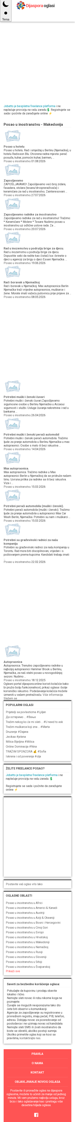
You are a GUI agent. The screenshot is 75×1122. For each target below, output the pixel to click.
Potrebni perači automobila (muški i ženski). (34, 506)
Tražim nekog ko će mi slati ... (34, 722)
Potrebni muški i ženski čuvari (24, 397)
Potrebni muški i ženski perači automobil (31, 434)
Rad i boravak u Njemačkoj (22, 282)
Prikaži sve (13, 971)
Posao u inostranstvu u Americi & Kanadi (31, 908)
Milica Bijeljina (20, 741)
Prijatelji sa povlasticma (26, 712)
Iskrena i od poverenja (23, 756)
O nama (37, 1063)
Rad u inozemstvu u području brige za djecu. (34, 248)
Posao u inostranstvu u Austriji (25, 913)
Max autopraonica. (16, 468)
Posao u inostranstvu (17, 161)
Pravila (37, 1054)
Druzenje (17, 732)
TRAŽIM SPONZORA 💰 (26, 751)
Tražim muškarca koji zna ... (28, 727)
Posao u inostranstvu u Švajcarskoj (28, 967)
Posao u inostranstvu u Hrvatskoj (27, 937)
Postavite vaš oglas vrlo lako (24, 884)
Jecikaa (16, 736)
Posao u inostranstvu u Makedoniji (28, 942)
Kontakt (37, 1072)
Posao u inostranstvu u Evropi (25, 932)
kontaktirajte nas (30, 1038)
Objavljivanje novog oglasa (37, 1081)
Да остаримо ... (21, 717)
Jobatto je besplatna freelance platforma (29, 106)
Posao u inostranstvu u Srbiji (24, 962)
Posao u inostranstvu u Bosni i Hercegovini (33, 922)
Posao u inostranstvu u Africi (24, 903)
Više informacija (53, 694)
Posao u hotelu (14, 146)
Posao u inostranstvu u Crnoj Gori (27, 927)
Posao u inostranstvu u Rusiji (24, 952)
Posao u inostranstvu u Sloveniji (26, 957)
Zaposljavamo (13, 180)
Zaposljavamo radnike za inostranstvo (30, 214)
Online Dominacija (21, 746)
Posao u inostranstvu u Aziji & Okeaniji (30, 917)
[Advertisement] (37, 59)
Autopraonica (13, 662)
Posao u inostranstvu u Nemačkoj (27, 947)
